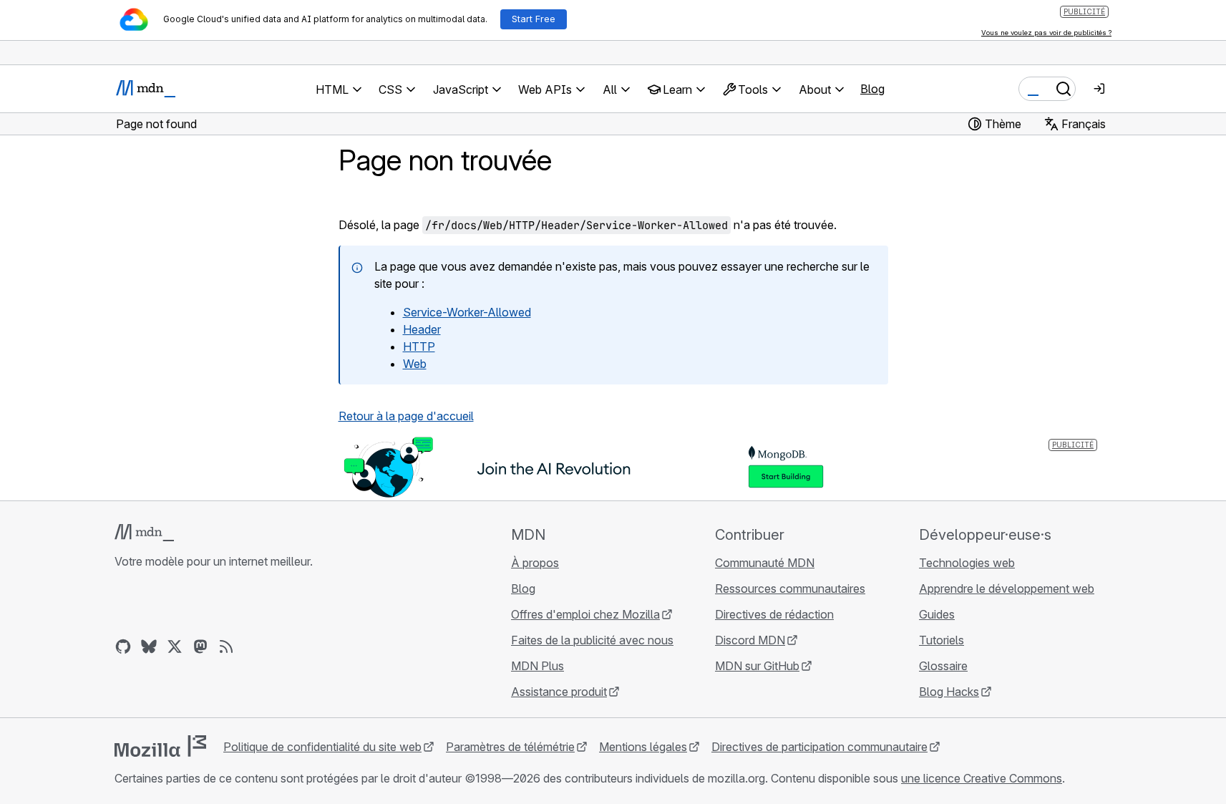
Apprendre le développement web (1006, 588)
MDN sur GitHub (757, 666)
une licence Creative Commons (981, 778)
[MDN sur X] (174, 646)
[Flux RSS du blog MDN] (226, 646)
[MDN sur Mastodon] (200, 646)
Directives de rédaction (774, 614)
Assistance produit (559, 691)
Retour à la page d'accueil (406, 416)
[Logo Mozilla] (160, 746)
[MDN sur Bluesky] (148, 646)
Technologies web (967, 563)
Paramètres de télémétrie (510, 747)
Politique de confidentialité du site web (322, 747)
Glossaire (943, 666)
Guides (937, 614)
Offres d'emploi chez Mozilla (585, 614)
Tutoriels (941, 640)
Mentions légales (643, 747)
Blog (872, 89)
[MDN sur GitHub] (123, 646)
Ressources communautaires (790, 588)
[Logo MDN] (144, 532)
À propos (535, 563)
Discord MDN (750, 640)
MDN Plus (537, 666)
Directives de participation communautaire (819, 747)
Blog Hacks (949, 691)
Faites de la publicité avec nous (592, 640)
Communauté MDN (764, 563)
